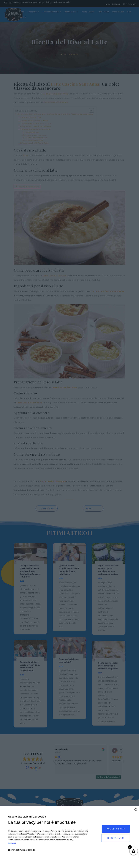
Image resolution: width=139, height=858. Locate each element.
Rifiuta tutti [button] (115, 838)
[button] (48, 850)
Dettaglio (12, 843)
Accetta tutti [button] (116, 829)
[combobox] (135, 809)
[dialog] (69, 832)
